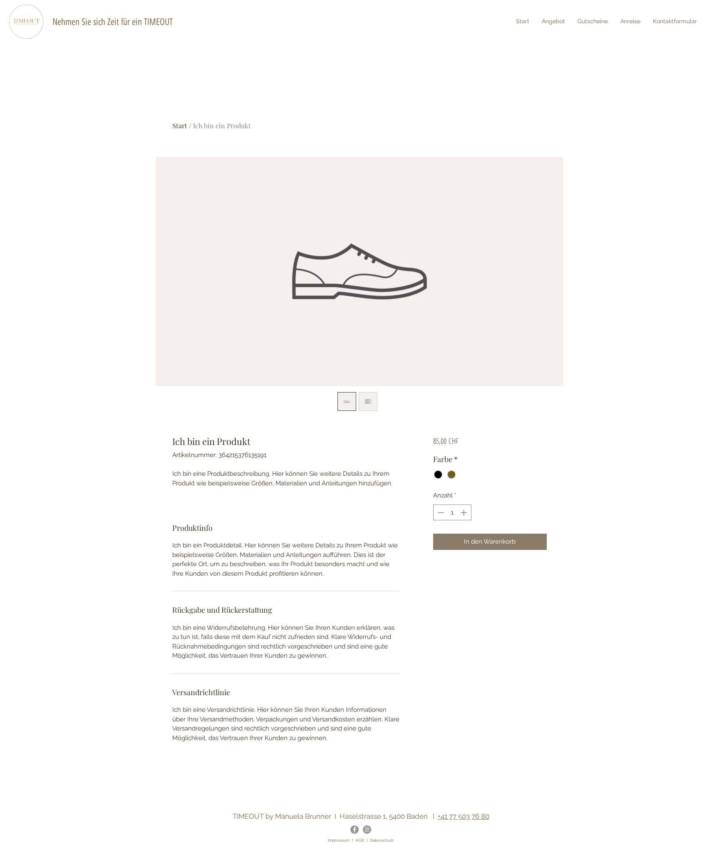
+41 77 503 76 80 (463, 816)
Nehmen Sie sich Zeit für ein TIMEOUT (112, 21)
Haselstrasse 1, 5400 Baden (384, 816)
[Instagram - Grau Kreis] (367, 829)
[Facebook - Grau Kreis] (354, 829)
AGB (359, 840)
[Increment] (464, 512)
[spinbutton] (452, 512)
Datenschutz (382, 840)
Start (179, 125)
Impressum (339, 840)
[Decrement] (440, 512)
